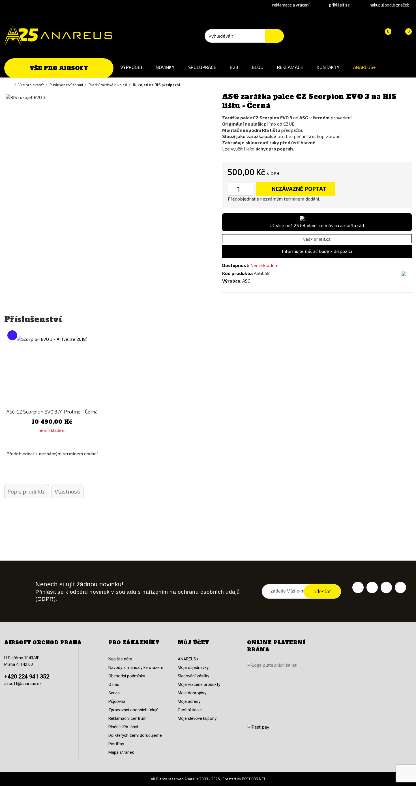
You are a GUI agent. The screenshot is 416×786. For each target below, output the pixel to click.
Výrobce (231, 280)
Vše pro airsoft (59, 68)
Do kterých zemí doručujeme (135, 735)
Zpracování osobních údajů (133, 709)
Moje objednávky (193, 667)
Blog (257, 67)
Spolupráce (202, 67)
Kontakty (328, 67)
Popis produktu (26, 491)
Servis (114, 692)
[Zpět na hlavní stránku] (11, 85)
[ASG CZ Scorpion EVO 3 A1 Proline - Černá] (52, 371)
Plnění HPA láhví (123, 726)
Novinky (165, 67)
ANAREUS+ (364, 67)
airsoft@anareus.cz (23, 683)
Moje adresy (189, 701)
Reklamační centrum (127, 718)
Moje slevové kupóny (197, 718)
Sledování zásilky (193, 676)
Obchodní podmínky (126, 676)
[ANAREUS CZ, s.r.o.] (58, 35)
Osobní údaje (190, 709)
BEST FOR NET (253, 779)
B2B (234, 67)
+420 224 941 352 (26, 676)
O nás (113, 684)
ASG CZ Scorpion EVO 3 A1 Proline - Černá (52, 411)
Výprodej (131, 67)
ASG (246, 280)
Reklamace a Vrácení (290, 4)
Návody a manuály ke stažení (135, 667)
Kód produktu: (237, 273)
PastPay (116, 743)
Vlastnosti (67, 491)
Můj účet (193, 642)
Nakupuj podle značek (389, 4)
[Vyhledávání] (274, 36)
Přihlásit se (339, 4)
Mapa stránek (121, 752)
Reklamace (290, 67)
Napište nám (120, 659)
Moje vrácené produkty (199, 684)
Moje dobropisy (192, 692)
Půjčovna (116, 701)
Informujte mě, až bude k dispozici (317, 251)
